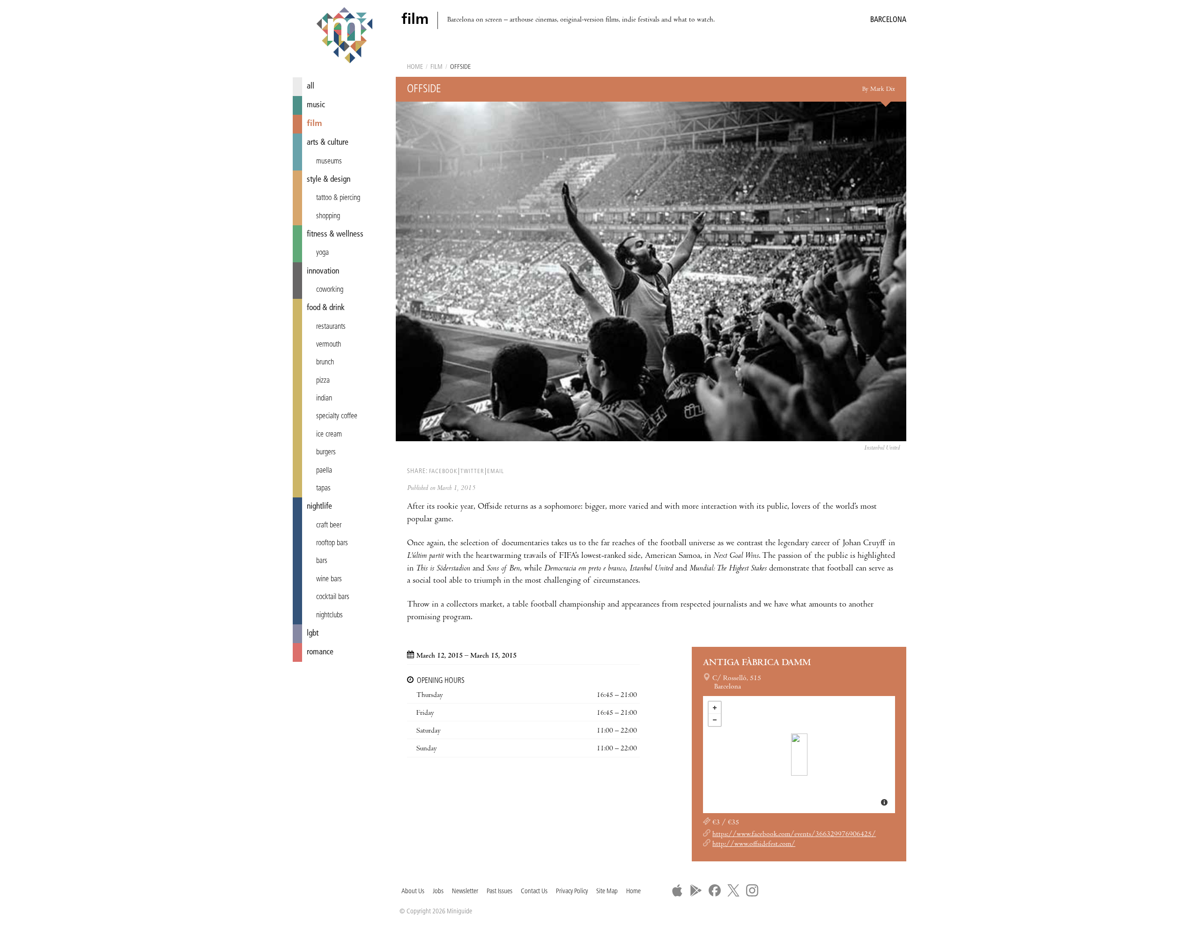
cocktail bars (332, 597)
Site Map (607, 891)
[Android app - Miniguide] (695, 890)
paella (324, 470)
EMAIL (495, 471)
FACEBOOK (443, 471)
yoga (322, 253)
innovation (323, 271)
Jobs (438, 891)
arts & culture (327, 143)
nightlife (319, 507)
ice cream (329, 434)
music (316, 105)
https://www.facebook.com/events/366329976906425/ (794, 834)
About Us (412, 891)
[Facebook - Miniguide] (714, 890)
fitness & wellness (335, 234)
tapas (323, 488)
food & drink (326, 308)
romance (320, 652)
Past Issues (499, 891)
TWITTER (472, 471)
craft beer (328, 525)
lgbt (312, 633)
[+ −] (799, 754)
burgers (326, 452)
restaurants (331, 327)
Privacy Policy (572, 891)
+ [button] (715, 708)
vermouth (328, 344)
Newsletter (465, 891)
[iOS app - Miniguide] (677, 890)
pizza (323, 381)
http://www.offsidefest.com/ (753, 844)
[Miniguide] (344, 36)
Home (415, 67)
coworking (329, 290)
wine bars (329, 579)
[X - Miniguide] (733, 890)
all (310, 86)
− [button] (715, 720)
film (314, 124)
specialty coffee (336, 416)
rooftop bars (332, 543)
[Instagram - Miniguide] (752, 890)
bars (321, 561)
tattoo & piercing (338, 198)
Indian (324, 398)
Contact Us (534, 891)
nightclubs (329, 615)
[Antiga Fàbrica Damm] (799, 754)
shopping (328, 216)
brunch (325, 362)
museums (329, 161)
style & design (328, 180)
